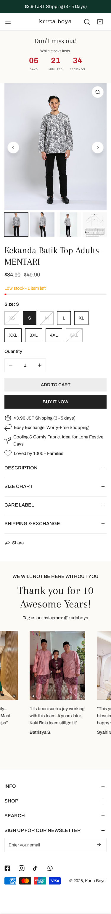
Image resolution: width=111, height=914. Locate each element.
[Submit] (99, 844)
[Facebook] (7, 868)
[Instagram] (22, 868)
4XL (54, 335)
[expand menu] (8, 21)
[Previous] (13, 147)
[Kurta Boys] (55, 21)
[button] (100, 21)
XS (12, 318)
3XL (34, 335)
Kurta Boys (95, 881)
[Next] (98, 147)
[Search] (87, 21)
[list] (55, 146)
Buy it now (55, 401)
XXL (13, 335)
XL (81, 318)
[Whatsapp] (50, 868)
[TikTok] (36, 868)
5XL (74, 335)
